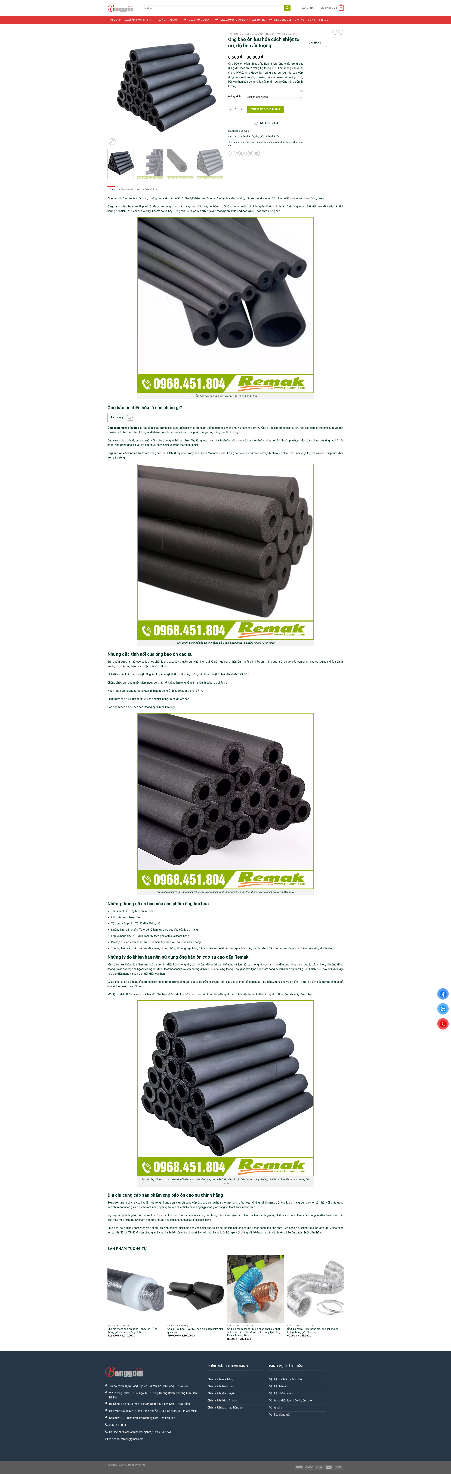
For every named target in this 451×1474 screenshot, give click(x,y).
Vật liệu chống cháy (196, 19)
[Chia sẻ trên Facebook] (231, 153)
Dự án (311, 19)
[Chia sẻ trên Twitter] (238, 153)
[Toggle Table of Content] (128, 418)
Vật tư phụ (258, 19)
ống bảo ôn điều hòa (274, 142)
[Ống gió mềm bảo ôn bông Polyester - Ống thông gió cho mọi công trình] (135, 1289)
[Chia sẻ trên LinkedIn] (257, 153)
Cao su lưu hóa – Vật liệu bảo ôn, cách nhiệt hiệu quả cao (195, 1330)
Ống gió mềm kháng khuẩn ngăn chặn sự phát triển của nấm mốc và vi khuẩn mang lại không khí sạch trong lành (253, 1332)
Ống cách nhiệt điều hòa (123, 427)
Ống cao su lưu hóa (120, 206)
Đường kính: (234, 96)
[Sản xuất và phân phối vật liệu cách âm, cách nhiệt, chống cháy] (122, 8)
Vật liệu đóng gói (280, 19)
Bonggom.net (116, 1202)
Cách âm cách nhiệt (137, 19)
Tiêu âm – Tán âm (166, 19)
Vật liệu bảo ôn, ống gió (230, 19)
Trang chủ (114, 19)
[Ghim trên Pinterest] (250, 153)
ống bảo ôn (257, 142)
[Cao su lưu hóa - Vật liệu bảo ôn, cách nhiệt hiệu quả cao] (195, 1289)
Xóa (301, 91)
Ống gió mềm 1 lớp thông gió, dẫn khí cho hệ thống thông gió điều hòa (312, 1330)
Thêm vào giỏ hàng (265, 109)
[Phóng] (112, 141)
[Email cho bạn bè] (244, 153)
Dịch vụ (299, 19)
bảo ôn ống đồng (241, 142)
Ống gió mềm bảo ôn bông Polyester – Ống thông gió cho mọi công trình (132, 1330)
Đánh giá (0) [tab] (150, 189)
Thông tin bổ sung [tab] (128, 189)
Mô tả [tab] (111, 189)
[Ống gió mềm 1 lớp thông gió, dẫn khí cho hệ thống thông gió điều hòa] (315, 1289)
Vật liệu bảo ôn (286, 33)
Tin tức (323, 19)
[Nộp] (287, 8)
